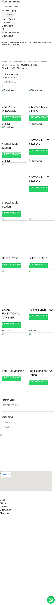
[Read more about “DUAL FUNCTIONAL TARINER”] (5, 298)
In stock (8, 427)
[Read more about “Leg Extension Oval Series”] (32, 359)
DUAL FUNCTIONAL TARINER (11, 313)
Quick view (12, 95)
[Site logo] (11, 2)
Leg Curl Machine (13, 370)
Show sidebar (11, 74)
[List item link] (26, 441)
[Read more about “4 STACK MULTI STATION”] (32, 129)
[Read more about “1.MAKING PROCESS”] (5, 95)
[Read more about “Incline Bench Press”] (32, 298)
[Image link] (14, 435)
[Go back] (5, 49)
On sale (8, 422)
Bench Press (10, 258)
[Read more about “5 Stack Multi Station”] (5, 191)
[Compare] (19, 95)
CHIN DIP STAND (40, 258)
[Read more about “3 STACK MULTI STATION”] (32, 95)
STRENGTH (16, 62)
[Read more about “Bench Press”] (5, 246)
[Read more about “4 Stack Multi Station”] (5, 132)
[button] (51, 600)
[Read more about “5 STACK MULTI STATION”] (32, 166)
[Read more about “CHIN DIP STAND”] (32, 246)
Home (5, 62)
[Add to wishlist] (5, 101)
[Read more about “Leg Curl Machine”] (5, 359)
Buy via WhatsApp (12, 117)
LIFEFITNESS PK (10, 65)
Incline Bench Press (41, 309)
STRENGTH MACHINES (36, 62)
